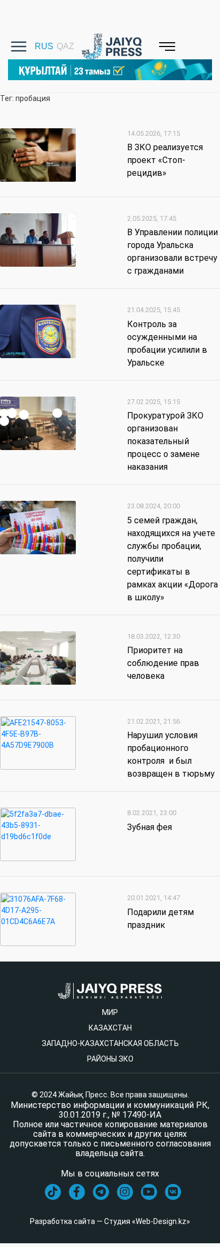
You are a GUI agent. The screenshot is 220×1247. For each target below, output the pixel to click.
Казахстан (110, 1028)
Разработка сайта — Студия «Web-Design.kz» (110, 1221)
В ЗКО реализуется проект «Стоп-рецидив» (165, 160)
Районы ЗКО (110, 1059)
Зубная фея (149, 827)
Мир (110, 1012)
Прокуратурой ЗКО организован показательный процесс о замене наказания (165, 441)
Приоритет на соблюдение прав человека (163, 663)
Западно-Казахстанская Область (110, 1043)
